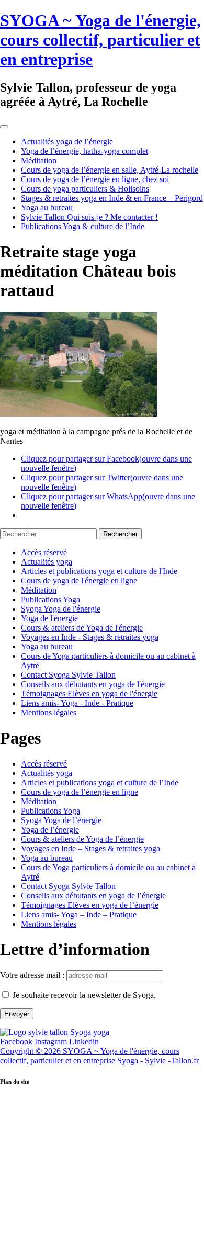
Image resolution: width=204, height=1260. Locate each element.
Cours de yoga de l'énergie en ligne (79, 580)
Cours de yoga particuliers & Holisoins (85, 188)
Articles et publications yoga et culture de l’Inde (99, 782)
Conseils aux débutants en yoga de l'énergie (93, 684)
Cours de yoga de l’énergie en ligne (79, 792)
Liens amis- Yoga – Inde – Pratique (79, 914)
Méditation (38, 160)
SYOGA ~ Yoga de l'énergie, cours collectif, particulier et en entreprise (100, 40)
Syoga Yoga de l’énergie (61, 820)
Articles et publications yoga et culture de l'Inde (99, 571)
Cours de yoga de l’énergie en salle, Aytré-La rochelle (109, 169)
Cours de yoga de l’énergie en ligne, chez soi (95, 179)
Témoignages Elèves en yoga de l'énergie (89, 693)
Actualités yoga (46, 561)
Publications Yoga (50, 599)
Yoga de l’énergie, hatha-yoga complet (84, 151)
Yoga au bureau (47, 207)
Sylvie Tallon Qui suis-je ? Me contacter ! (89, 216)
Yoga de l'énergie (49, 618)
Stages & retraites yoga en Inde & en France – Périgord (112, 198)
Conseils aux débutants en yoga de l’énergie (93, 895)
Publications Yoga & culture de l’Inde (82, 226)
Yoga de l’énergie (50, 829)
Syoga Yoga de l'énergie (60, 608)
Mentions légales (48, 712)
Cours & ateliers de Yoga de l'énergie (82, 627)
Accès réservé (44, 552)
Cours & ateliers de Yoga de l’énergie (82, 839)
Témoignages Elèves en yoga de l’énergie (89, 905)
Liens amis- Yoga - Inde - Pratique (77, 703)
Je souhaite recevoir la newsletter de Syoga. (84, 995)
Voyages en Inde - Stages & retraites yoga (89, 637)
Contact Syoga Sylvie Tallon (68, 674)
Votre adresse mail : (33, 975)
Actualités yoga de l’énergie (67, 141)
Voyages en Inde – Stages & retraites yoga (90, 848)
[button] (102, 1103)
